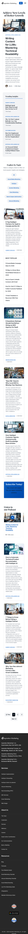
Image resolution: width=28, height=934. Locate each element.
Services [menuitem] (4, 768)
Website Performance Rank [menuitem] (8, 895)
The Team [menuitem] (3, 816)
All (14, 174)
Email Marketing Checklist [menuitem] (8, 874)
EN (21, 3)
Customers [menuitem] (4, 820)
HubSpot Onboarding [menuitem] (6, 778)
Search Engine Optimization (14, 196)
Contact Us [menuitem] (4, 849)
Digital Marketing (10, 416)
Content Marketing (14, 187)
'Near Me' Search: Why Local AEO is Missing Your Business (14, 383)
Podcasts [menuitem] (3, 866)
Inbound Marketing (14, 200)
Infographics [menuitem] (4, 891)
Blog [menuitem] (2, 861)
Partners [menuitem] (3, 824)
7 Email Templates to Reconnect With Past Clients (12, 298)
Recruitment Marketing (12, 700)
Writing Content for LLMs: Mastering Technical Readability (11, 46)
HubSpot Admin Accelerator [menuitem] (8, 782)
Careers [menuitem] (3, 832)
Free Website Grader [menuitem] (6, 870)
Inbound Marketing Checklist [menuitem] (8, 878)
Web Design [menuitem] (4, 803)
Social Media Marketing (14, 179)
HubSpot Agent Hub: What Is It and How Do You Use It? (11, 107)
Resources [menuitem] (5, 856)
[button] (25, 3)
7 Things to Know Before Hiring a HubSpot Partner (12, 619)
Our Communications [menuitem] (6, 841)
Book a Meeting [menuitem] (5, 845)
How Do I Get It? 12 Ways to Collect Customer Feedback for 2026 (14, 289)
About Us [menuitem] (4, 810)
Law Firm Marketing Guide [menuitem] (8, 887)
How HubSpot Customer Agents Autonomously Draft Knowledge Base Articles (12, 439)
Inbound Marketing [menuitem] (6, 786)
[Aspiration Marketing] (9, 3)
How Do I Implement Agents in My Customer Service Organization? (12, 135)
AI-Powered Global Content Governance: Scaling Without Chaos (12, 149)
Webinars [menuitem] (3, 828)
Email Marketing (14, 192)
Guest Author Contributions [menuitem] (8, 836)
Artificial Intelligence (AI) (12, 474)
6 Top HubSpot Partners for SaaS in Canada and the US (13, 224)
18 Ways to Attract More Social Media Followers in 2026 (13, 272)
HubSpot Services (10, 250)
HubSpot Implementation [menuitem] (7, 774)
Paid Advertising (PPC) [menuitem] (7, 790)
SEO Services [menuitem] (4, 795)
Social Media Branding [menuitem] (7, 882)
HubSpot (14, 183)
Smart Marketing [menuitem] (5, 799)
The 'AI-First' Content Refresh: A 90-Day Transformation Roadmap (13, 121)
